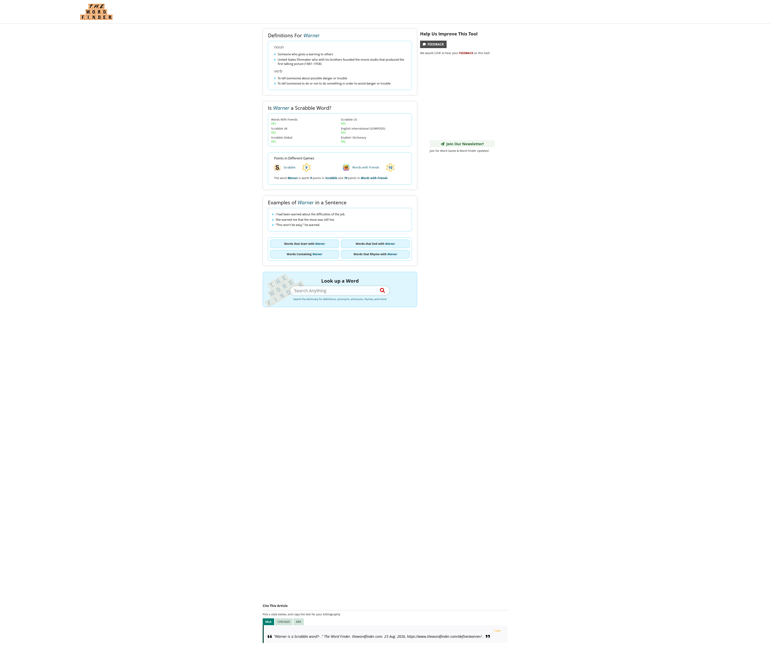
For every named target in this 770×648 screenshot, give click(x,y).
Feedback (435, 44)
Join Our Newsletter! (464, 143)
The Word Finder (96, 11)
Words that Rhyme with (375, 254)
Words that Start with (304, 244)
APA (298, 622)
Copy (497, 630)
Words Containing (304, 254)
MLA (268, 622)
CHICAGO (284, 622)
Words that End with (375, 244)
